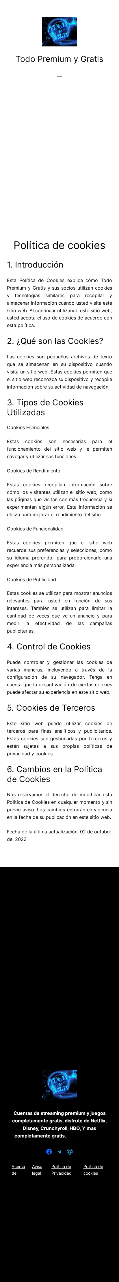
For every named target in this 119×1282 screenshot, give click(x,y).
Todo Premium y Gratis (59, 59)
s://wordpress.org (85, 1136)
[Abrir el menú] (59, 75)
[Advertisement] (59, 167)
